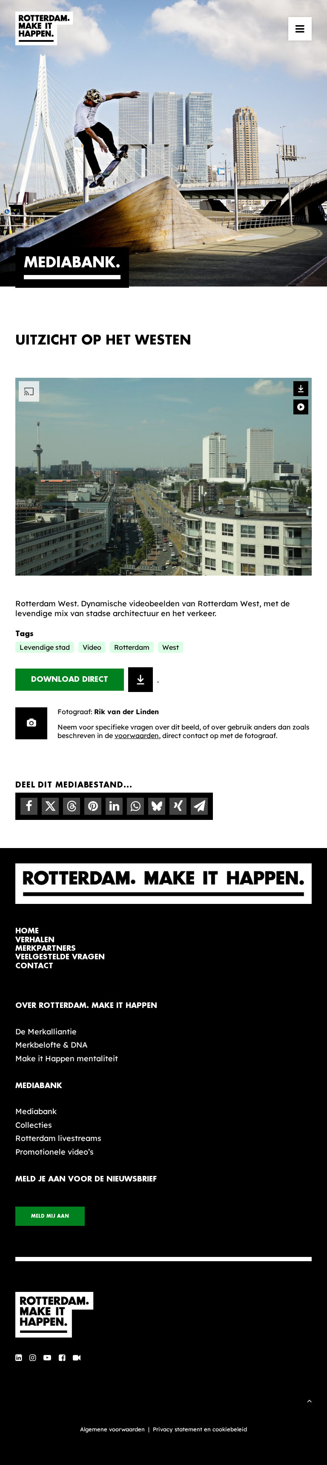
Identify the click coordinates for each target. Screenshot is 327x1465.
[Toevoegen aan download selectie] (140, 679)
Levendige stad (45, 647)
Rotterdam (131, 647)
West (170, 647)
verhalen (34, 940)
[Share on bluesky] (156, 806)
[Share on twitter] (50, 806)
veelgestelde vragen (60, 957)
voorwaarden (137, 735)
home (27, 931)
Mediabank (36, 1111)
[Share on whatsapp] (135, 806)
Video (92, 647)
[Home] (163, 1315)
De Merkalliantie (46, 1032)
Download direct (69, 679)
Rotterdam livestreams (58, 1138)
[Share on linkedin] (114, 806)
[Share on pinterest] (92, 806)
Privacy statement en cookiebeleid (200, 1429)
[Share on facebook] (28, 806)
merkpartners (45, 948)
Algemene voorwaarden (112, 1429)
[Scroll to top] (309, 1400)
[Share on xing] (177, 806)
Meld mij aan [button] (50, 1216)
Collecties (33, 1125)
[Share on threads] (71, 806)
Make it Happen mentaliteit (66, 1058)
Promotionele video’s (54, 1152)
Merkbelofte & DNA (51, 1045)
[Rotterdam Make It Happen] (44, 29)
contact (34, 966)
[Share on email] (199, 806)
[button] (300, 28)
